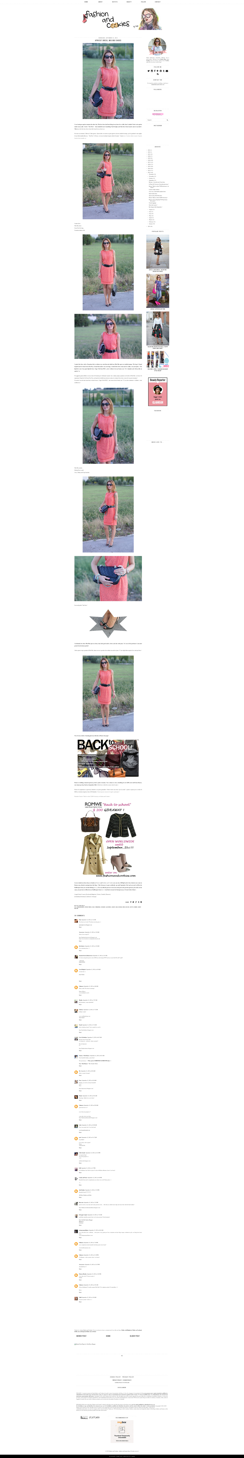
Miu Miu (127, 907)
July (150, 211)
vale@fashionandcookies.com (157, 84)
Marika (80, 1000)
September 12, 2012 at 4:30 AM (93, 969)
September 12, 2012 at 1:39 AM (92, 932)
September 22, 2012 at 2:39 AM (89, 1297)
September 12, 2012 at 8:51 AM (97, 1055)
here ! (102, 889)
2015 (149, 166)
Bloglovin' (81, 1221)
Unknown (81, 986)
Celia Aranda (82, 1152)
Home (108, 1336)
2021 (149, 154)
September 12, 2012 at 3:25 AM (100, 955)
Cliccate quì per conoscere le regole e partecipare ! (108, 792)
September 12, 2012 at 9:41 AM (90, 1095)
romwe (135, 907)
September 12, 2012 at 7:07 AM (90, 1000)
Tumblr (103, 894)
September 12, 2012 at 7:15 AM (91, 1009)
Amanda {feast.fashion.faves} (85, 955)
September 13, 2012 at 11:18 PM (91, 1255)
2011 (149, 226)
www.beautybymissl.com (84, 1130)
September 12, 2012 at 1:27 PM (88, 1168)
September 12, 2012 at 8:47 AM (94, 1037)
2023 (149, 150)
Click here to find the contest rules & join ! (107, 785)
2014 (149, 168)
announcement (80, 907)
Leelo (80, 1125)
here (95, 887)
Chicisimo (82, 896)
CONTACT (158, 2)
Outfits (132, 907)
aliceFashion (82, 1190)
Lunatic (113, 907)
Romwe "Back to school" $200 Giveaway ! (158, 197)
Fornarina (97, 907)
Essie (93, 907)
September (151, 180)
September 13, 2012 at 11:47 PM (92, 1264)
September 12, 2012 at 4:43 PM (95, 1177)
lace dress (108, 907)
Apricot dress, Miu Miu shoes (155, 195)
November (151, 176)
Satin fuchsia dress (153, 193)
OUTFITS (115, 2)
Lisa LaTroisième (83, 1037)
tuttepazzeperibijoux (84, 1230)
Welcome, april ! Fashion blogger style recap (158, 369)
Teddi (80, 1297)
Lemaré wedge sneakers (154, 189)
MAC (117, 907)
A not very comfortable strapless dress (157, 191)
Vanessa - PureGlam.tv (84, 1055)
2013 (149, 170)
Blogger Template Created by (122, 1456)
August (150, 209)
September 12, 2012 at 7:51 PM (91, 1202)
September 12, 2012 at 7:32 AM (89, 1024)
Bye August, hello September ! (155, 207)
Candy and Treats (83, 1177)
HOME (86, 2)
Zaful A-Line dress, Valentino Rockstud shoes (158, 270)
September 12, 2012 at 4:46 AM (91, 986)
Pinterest (108, 894)
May (150, 215)
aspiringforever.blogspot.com (85, 924)
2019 (149, 158)
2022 (149, 152)
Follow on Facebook (137, 1330)
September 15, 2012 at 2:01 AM (91, 1284)
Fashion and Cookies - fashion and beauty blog (119, 1451)
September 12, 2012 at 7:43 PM (92, 1190)
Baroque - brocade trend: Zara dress (157, 182)
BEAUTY (129, 2)
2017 (149, 162)
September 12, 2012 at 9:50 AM (91, 1105)
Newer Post (82, 1336)
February (151, 221)
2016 (149, 164)
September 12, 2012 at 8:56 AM (88, 1071)
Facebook (88, 894)
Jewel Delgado (82, 969)
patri (80, 1137)
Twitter (98, 894)
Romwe (98, 883)
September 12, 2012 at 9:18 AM (89, 1080)
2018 (149, 160)
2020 (149, 156)
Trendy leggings (152, 202)
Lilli (80, 1168)
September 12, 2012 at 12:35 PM (93, 1152)
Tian (80, 919)
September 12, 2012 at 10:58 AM (89, 1125)
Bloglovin (94, 894)
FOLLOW (143, 2)
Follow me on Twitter (91, 1331)
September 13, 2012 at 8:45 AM (96, 1230)
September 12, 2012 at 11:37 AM (89, 1137)
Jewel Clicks (81, 974)
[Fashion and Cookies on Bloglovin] (157, 115)
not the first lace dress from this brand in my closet (90, 129)
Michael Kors (121, 907)
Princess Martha (83, 1274)
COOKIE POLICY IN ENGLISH (122, 1382)
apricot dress (88, 907)
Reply (80, 927)
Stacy (80, 1080)
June (150, 213)
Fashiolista (77, 896)
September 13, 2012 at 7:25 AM (95, 1214)
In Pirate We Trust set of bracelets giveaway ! (159, 184)
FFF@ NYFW (82, 962)
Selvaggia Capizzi (83, 1214)
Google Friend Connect (80, 894)
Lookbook (88, 896)
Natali (80, 1024)
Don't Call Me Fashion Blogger (86, 1220)
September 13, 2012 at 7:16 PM (91, 1242)
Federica (81, 1009)
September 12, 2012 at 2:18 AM (92, 946)
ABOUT (100, 2)
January (151, 223)
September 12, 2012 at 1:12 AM (89, 919)
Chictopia (94, 896)
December (151, 174)
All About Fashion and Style (85, 1195)
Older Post (135, 1336)
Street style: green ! (153, 205)
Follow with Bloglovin (127, 1330)
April (150, 217)
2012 (149, 172)
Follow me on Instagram (80, 1331)
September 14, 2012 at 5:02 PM (94, 1274)
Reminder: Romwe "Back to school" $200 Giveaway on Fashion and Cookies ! (92, 796)
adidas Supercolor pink (157, 309)
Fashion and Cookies (108, 883)
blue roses (81, 1202)
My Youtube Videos (93, 1063)
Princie (80, 1095)
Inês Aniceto (82, 946)
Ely (80, 1071)
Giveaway (103, 907)
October (151, 178)
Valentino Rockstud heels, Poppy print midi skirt (158, 347)
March (150, 219)
